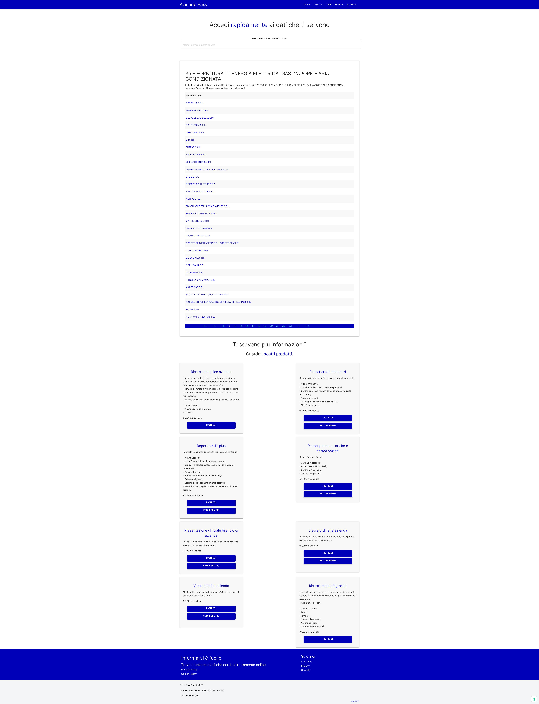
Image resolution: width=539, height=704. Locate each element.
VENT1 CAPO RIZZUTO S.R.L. (200, 316)
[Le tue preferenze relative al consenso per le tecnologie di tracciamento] (534, 699)
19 (265, 325)
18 (259, 325)
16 (247, 325)
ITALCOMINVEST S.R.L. (197, 250)
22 (283, 325)
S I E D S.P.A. (192, 176)
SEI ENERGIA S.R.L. (195, 257)
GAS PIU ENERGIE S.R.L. (198, 221)
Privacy (305, 665)
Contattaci (352, 4)
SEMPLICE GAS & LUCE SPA (200, 117)
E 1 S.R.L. (190, 139)
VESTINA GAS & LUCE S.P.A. (200, 191)
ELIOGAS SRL (192, 309)
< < (206, 325)
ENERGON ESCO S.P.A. (197, 110)
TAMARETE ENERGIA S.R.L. (199, 228)
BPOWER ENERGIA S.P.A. (198, 235)
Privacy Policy (189, 669)
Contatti (305, 670)
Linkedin (355, 701)
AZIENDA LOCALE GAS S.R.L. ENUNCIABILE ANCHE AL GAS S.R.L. (218, 302)
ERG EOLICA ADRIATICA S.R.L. (201, 213)
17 (253, 325)
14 (234, 325)
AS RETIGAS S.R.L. (195, 287)
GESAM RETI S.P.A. (195, 132)
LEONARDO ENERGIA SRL (198, 162)
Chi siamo (306, 661)
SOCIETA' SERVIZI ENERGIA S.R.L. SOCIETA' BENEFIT (212, 243)
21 (277, 325)
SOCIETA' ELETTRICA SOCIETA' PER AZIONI (207, 294)
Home (307, 4)
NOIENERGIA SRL (194, 272)
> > (307, 325)
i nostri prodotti (276, 353)
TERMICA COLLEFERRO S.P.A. (201, 184)
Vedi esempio (327, 425)
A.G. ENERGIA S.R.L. (196, 125)
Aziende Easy (194, 4)
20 (271, 325)
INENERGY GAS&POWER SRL (200, 280)
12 (222, 325)
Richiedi (211, 424)
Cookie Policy (189, 673)
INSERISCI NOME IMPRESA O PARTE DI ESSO (269, 39)
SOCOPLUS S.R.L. (195, 103)
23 (290, 325)
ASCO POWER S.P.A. (196, 154)
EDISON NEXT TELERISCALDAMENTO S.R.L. (208, 206)
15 (241, 325)
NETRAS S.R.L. (193, 198)
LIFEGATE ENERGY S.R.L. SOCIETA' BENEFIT (208, 169)
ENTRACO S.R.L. (194, 147)
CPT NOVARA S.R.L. (195, 265)
